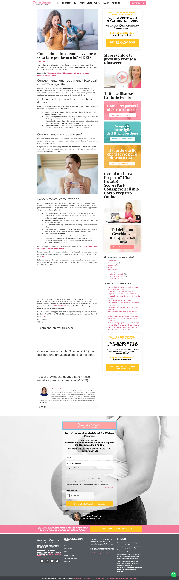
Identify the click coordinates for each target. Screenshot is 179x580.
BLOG (75, 3)
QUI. (43, 256)
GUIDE (110, 267)
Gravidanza (112, 265)
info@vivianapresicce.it (99, 553)
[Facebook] (42, 561)
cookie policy (133, 578)
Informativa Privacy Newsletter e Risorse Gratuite (89, 578)
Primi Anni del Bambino (116, 276)
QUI (45, 316)
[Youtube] (42, 407)
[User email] (44, 407)
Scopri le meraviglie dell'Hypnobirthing (122, 129)
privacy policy (109, 487)
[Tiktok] (57, 561)
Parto (110, 272)
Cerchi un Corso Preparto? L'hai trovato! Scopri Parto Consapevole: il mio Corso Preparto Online (121, 185)
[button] (173, 574)
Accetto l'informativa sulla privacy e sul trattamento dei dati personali (87, 484)
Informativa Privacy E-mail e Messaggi (117, 578)
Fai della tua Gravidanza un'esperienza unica (122, 235)
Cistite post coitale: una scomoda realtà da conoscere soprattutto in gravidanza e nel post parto (123, 318)
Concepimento (113, 263)
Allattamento (112, 261)
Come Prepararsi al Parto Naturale (122, 107)
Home (57, 3)
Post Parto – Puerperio (116, 274)
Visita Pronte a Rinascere (49, 555)
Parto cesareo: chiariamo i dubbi (119, 300)
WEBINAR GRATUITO (59, 306)
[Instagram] (39, 407)
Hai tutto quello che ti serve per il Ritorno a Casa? (122, 153)
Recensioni (116, 3)
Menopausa (112, 270)
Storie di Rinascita (114, 278)
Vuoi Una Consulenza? (102, 3)
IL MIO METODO (67, 3)
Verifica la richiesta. (72, 490)
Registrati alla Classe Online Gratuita (89, 504)
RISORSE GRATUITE (86, 3)
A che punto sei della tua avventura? (77, 468)
